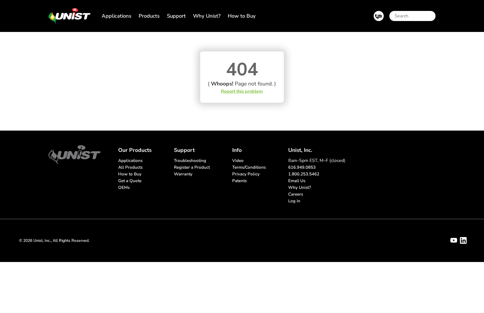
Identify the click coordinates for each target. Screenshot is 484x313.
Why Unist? (206, 15)
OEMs (124, 187)
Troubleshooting (190, 160)
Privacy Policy (246, 174)
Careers (295, 194)
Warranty (183, 174)
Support (176, 15)
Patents (239, 181)
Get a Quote (129, 181)
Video (238, 160)
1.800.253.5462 (303, 174)
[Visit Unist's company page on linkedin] (463, 240)
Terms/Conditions (249, 167)
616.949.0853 (302, 167)
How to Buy (242, 15)
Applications (116, 15)
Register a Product (192, 167)
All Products (130, 167)
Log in (294, 201)
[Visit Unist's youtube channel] (453, 240)
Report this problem (242, 91)
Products (149, 15)
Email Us (296, 181)
